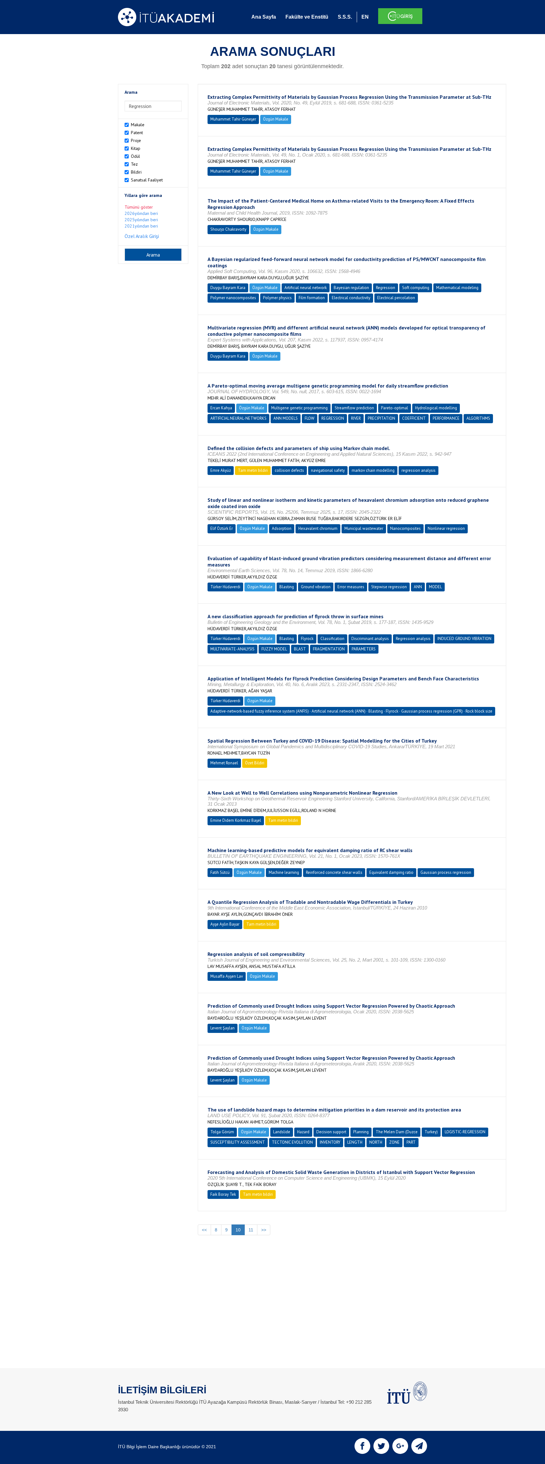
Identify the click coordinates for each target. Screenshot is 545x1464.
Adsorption (281, 528)
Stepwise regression (389, 587)
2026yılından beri (141, 213)
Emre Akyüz (220, 470)
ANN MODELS (285, 418)
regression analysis (418, 470)
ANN (418, 587)
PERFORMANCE (446, 418)
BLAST (300, 649)
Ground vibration (316, 587)
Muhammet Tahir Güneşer (233, 119)
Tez (134, 164)
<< (204, 1229)
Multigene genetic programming (299, 408)
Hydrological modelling (436, 408)
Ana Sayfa (263, 17)
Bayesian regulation (351, 287)
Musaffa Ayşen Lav (226, 976)
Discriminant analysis (370, 638)
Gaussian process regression (445, 872)
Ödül (135, 156)
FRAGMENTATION (329, 649)
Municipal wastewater (363, 528)
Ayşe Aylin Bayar (224, 924)
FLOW (309, 418)
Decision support (331, 1132)
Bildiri (136, 172)
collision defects (289, 470)
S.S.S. (345, 17)
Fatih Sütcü (220, 872)
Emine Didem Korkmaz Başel (235, 820)
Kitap (135, 148)
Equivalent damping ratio (391, 872)
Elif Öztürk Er (221, 528)
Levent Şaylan (222, 1028)
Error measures (350, 587)
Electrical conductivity (351, 297)
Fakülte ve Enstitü (306, 17)
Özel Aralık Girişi (142, 236)
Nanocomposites (405, 528)
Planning (361, 1132)
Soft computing (415, 287)
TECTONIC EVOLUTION (292, 1142)
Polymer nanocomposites (233, 297)
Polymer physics (277, 297)
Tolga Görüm (222, 1132)
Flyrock (307, 638)
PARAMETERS (364, 649)
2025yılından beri (141, 219)
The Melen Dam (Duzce (397, 1132)
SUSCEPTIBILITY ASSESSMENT (237, 1142)
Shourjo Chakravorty (228, 229)
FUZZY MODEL (274, 649)
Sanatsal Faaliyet (147, 180)
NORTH (375, 1142)
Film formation (312, 297)
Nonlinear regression (446, 528)
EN (365, 17)
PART (411, 1142)
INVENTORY (330, 1142)
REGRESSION (332, 418)
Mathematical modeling (457, 287)
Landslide (281, 1132)
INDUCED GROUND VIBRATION (464, 638)
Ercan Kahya (221, 408)
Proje (136, 140)
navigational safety (328, 470)
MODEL (435, 587)
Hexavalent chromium (317, 528)
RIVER (356, 418)
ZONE (394, 1142)
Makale (137, 124)
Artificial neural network (305, 287)
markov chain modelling (373, 470)
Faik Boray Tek (223, 1194)
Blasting (286, 587)
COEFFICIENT (414, 418)
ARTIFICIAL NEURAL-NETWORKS (238, 418)
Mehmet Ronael (224, 763)
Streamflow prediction (354, 408)
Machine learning (284, 872)
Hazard (303, 1132)
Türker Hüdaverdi (225, 587)
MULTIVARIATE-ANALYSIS (232, 649)
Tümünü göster (139, 207)
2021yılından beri (141, 226)
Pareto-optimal (394, 408)
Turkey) (431, 1132)
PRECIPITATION (381, 418)
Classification (332, 638)
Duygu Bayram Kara (227, 287)
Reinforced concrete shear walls (334, 872)
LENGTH (354, 1142)
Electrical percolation (396, 297)
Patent (137, 132)
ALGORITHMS (478, 418)
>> (263, 1229)
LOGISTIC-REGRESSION (465, 1132)
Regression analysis (413, 638)
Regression (385, 287)
